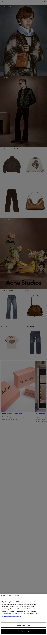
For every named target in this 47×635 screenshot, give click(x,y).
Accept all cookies (23, 631)
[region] (23, 614)
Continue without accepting (12, 616)
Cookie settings (23, 625)
